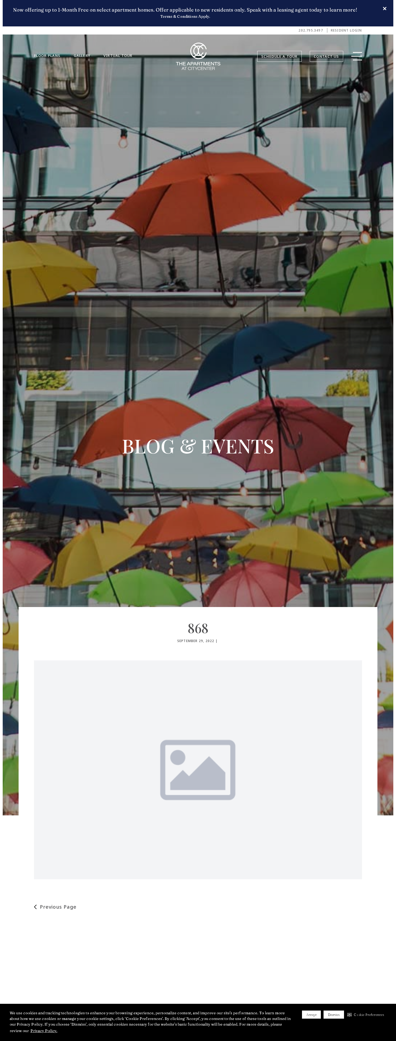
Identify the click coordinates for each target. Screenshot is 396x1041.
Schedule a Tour (279, 56)
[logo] (198, 56)
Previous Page (58, 907)
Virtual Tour (117, 55)
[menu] (356, 58)
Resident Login (346, 30)
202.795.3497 (310, 30)
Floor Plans (47, 55)
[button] (365, 1014)
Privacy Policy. (43, 1030)
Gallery (82, 55)
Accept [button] (311, 1015)
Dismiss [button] (334, 1015)
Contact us (326, 56)
